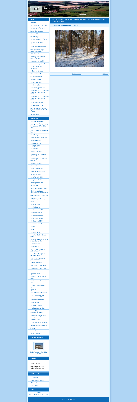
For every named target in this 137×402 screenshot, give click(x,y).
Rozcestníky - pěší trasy (38, 268)
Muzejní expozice (36, 185)
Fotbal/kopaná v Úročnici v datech (39, 159)
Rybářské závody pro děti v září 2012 (39, 281)
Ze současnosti (35, 333)
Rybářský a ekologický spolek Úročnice (38, 57)
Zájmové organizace (37, 31)
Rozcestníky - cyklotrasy (38, 265)
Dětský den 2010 (36, 140)
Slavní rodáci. (35, 302)
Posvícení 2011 (35, 244)
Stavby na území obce (38, 308)
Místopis (33, 23)
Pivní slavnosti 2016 (37, 221)
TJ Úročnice (34, 377)
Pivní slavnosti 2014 (37, 215)
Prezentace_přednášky (38, 88)
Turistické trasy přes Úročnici (40, 64)
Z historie (33, 328)
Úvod (54, 19)
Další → (105, 74)
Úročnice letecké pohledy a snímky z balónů (39, 316)
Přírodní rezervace (36, 262)
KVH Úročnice (35, 386)
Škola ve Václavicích (37, 300)
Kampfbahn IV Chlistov (38, 180)
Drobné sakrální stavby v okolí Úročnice (38, 155)
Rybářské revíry (35, 274)
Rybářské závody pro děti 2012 (38, 277)
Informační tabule (70, 19)
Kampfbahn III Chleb (37, 177)
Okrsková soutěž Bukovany (39, 195)
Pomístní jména (35, 85)
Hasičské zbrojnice (36, 163)
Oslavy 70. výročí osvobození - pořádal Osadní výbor (39, 199)
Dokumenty (34, 149)
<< (30, 394)
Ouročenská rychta (36, 74)
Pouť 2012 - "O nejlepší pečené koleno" (38, 250)
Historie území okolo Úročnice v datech (37, 43)
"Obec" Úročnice (40, 8)
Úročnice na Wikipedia (37, 380)
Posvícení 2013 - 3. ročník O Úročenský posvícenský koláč (39, 92)
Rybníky (33, 290)
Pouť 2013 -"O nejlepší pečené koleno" (38, 254)
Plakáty (33, 226)
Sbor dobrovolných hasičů (39, 292)
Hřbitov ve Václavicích (38, 171)
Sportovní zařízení (36, 305)
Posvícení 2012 (35, 246)
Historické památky (36, 169)
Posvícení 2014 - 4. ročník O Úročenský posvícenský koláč (39, 98)
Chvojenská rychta (36, 76)
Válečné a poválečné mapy (39, 322)
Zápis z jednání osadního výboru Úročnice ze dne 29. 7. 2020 (39, 109)
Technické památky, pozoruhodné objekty (37, 311)
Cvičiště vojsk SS (36, 36)
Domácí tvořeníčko (36, 82)
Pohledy (33, 229)
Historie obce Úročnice (38, 28)
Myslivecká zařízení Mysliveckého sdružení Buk (39, 191)
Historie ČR (34, 34)
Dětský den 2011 (36, 143)
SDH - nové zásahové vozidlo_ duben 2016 (37, 296)
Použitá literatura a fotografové (36, 67)
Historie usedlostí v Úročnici (39, 39)
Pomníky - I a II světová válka (38, 235)
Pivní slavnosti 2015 (37, 102)
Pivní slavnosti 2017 (37, 224)
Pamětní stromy (35, 207)
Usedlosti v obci (35, 320)
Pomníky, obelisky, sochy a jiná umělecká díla (39, 240)
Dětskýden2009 (35, 146)
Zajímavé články (36, 79)
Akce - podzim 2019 (37, 105)
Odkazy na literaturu (37, 71)
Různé (32, 271)
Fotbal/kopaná (35, 114)
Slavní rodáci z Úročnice (38, 46)
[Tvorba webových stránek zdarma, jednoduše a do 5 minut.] (74, 399)
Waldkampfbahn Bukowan (39, 325)
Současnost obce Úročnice (39, 25)
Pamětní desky (35, 204)
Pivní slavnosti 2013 (37, 212)
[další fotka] (105, 48)
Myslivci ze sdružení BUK (39, 188)
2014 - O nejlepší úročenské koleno (39, 131)
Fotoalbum (60, 19)
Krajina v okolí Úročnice (38, 61)
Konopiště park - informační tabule (86, 19)
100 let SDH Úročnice (37, 54)
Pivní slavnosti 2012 (37, 210)
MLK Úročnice (35, 383)
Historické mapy (36, 166)
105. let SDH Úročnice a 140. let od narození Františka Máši (40, 126)
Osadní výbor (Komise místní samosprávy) (37, 50)
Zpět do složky (76, 74)
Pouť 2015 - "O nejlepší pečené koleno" (38, 259)
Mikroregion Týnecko (37, 182)
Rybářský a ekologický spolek (38, 286)
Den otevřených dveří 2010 (39, 137)
